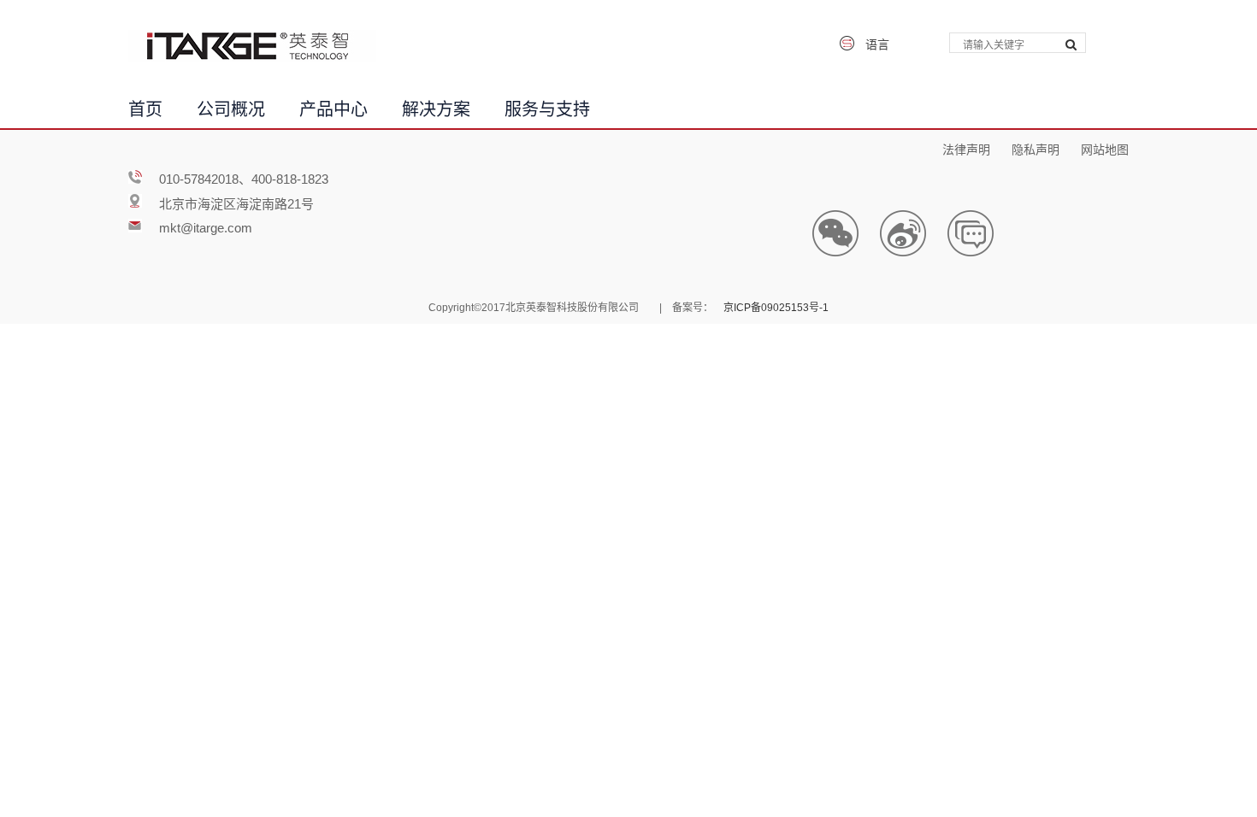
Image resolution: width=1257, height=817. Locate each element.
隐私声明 (1035, 148)
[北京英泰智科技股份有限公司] (252, 46)
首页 (145, 107)
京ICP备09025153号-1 (776, 306)
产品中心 (333, 107)
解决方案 (436, 107)
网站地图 (1105, 148)
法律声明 (966, 148)
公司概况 (231, 107)
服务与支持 (547, 107)
